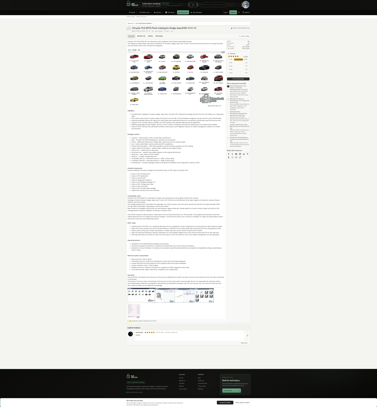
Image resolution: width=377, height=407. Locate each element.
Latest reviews (130, 17)
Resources (184, 12)
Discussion (159, 36)
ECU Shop (170, 12)
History (150, 36)
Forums (158, 12)
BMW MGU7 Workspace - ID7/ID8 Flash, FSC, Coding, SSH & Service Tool (239, 100)
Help (199, 378)
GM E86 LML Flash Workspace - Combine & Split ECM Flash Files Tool (239, 139)
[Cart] (239, 12)
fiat (153, 31)
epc (172, 31)
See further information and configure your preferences (142, 405)
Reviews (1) (141, 36)
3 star (230, 66)
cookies (139, 403)
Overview (131, 36)
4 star (230, 62)
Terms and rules (202, 383)
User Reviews (197, 12)
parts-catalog (158, 31)
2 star (230, 69)
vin (149, 31)
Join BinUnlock (228, 390)
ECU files (181, 383)
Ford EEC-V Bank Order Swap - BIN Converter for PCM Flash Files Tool (239, 126)
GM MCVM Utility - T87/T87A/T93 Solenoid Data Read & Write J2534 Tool (238, 113)
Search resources (141, 17)
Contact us (201, 380)
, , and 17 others (144, 321)
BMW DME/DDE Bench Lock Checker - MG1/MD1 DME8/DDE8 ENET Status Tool (239, 87)
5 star (230, 59)
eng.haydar (139, 332)
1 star (230, 73)
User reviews (182, 389)
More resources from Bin (236, 83)
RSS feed (200, 389)
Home (133, 12)
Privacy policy (202, 386)
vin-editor (166, 31)
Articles (181, 386)
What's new (145, 12)
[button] (136, 12)
